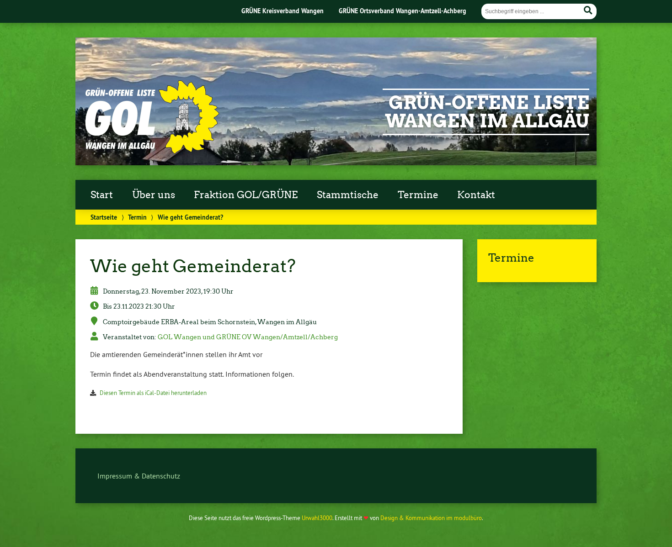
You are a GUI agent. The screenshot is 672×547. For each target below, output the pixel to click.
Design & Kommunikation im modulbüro (431, 517)
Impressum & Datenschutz (138, 475)
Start (102, 195)
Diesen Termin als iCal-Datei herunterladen (153, 392)
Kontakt (476, 195)
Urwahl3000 (317, 517)
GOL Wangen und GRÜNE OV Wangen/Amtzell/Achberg (248, 337)
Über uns (153, 195)
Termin (137, 217)
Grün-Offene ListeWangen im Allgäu (487, 112)
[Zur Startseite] (151, 151)
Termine (418, 195)
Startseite (104, 217)
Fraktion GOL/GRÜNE (246, 195)
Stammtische (348, 195)
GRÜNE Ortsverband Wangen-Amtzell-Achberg (402, 10)
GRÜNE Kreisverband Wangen (282, 10)
